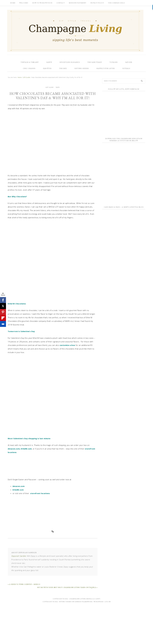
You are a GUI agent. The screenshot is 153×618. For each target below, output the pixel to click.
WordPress (99, 602)
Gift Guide (50, 87)
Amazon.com (14, 449)
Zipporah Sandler (18, 556)
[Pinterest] (3, 312)
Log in (108, 602)
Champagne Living (75, 31)
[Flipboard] (3, 318)
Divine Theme (65, 602)
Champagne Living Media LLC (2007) (84, 599)
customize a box (67, 345)
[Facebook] (3, 300)
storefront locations (40, 493)
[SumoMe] (3, 324)
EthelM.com (26, 449)
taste (58, 87)
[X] (3, 306)
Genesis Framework (84, 602)
